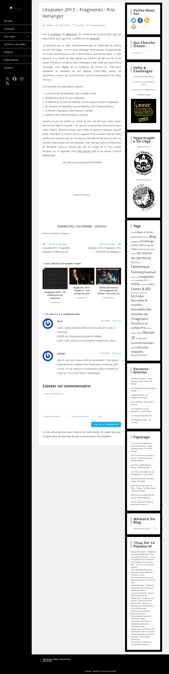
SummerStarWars (142, 343)
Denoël (140, 249)
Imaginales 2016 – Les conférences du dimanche (55, 295)
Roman (148, 332)
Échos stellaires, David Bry (141, 616)
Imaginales (147, 276)
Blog (152, 236)
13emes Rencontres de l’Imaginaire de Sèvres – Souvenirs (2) (108, 290)
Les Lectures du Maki (139, 443)
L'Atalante (143, 284)
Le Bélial (151, 284)
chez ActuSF (83, 151)
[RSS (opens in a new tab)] (7, 84)
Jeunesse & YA (142, 280)
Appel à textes (144, 232)
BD (142, 237)
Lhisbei (49, 25)
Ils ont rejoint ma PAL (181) (141, 415)
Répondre (116, 321)
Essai (140, 263)
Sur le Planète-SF (144, 544)
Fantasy (137, 271)
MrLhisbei (137, 296)
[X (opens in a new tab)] (7, 79)
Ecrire (134, 262)
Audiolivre (136, 237)
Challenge (147, 241)
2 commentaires (97, 25)
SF (59, 233)
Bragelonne (135, 241)
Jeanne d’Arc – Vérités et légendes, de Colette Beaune (142, 604)
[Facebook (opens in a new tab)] (14, 79)
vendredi (95, 38)
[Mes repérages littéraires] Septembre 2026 (141, 571)
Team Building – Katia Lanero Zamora (142, 503)
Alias (133, 478)
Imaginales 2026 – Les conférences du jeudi (139, 396)
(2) (115, 34)
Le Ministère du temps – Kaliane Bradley (141, 466)
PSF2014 (149, 328)
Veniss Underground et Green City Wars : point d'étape (142, 635)
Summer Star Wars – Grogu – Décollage (143, 480)
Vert (132, 455)
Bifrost (146, 237)
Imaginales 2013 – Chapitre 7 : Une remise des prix (82, 290)
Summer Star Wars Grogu (144, 76)
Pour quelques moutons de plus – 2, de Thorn (141, 563)
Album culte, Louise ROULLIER (143, 629)
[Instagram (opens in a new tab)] (21, 79)
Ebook (146, 258)
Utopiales (65, 233)
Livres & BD (141, 288)
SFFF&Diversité (141, 338)
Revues (140, 333)
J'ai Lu (133, 280)
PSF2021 (134, 333)
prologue (55, 34)
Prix (143, 328)
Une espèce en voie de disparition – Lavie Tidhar (141, 410)
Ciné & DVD (137, 245)
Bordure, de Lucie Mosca (140, 611)
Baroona (134, 485)
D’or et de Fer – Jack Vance (141, 642)
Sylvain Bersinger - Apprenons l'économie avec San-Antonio (142, 586)
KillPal (135, 284)
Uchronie (141, 347)
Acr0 (59, 321)
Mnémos (144, 293)
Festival (79, 25)
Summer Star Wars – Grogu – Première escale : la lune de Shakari (142, 381)
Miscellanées (136, 293)
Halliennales (135, 277)
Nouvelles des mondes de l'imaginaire (141, 314)
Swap (133, 348)
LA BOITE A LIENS (143, 95)
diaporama (101, 226)
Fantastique (140, 266)
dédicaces (71, 34)
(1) (108, 34)
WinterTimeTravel (139, 355)
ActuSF (133, 232)
